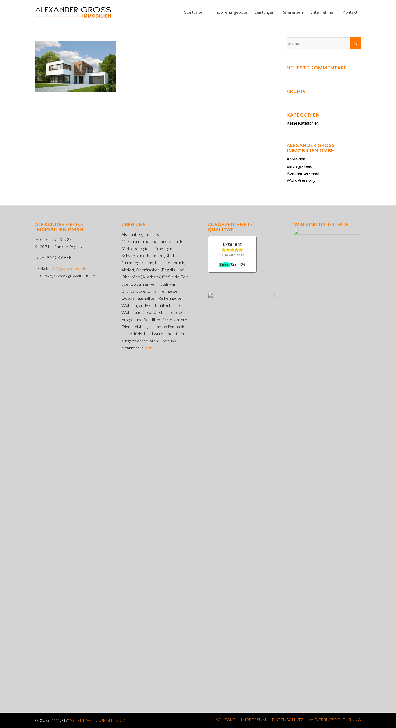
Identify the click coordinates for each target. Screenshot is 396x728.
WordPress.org (301, 180)
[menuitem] (193, 12)
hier (148, 347)
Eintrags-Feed (299, 166)
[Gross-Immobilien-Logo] (73, 12)
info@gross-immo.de (67, 268)
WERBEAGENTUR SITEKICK (98, 720)
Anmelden (296, 158)
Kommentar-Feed (303, 173)
